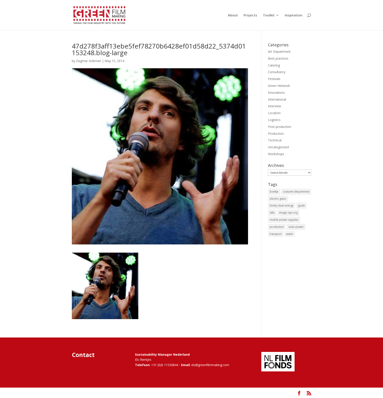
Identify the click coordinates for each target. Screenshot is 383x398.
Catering (274, 65)
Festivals (274, 79)
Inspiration (293, 15)
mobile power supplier (284, 220)
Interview (274, 106)
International (277, 99)
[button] (105, 286)
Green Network (279, 86)
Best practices (278, 58)
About (233, 15)
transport (276, 234)
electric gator (278, 199)
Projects (250, 15)
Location (274, 113)
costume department (296, 191)
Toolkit (269, 15)
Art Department (279, 51)
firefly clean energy (281, 205)
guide (301, 205)
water (289, 234)
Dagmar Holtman (88, 61)
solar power (296, 227)
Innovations (276, 92)
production (277, 227)
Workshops (276, 154)
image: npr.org (288, 213)
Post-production (279, 127)
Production (276, 133)
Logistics (274, 120)
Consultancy (276, 72)
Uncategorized (278, 147)
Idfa (272, 213)
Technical (274, 140)
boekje (274, 191)
